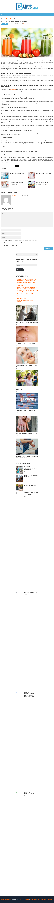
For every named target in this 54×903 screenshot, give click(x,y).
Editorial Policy (33, 899)
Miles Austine (26, 23)
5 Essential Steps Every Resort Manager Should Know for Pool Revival (17, 173)
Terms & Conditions (48, 899)
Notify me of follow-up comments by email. (12, 242)
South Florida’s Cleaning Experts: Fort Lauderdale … (31, 468)
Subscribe (19, 269)
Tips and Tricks (4, 23)
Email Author (27, 195)
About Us (21, 899)
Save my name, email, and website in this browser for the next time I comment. (20, 240)
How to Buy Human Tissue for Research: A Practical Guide (43, 173)
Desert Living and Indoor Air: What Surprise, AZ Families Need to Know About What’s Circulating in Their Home (27, 284)
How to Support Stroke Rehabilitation (27, 322)
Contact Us (26, 899)
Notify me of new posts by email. (10, 245)
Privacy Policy (40, 899)
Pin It (28, 166)
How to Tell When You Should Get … (26, 344)
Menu (4, 14)
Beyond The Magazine (6, 899)
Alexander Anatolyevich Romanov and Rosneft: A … (31, 485)
